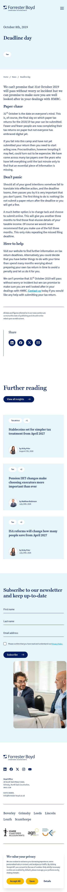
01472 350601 (8, 793)
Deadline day (25, 77)
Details (47, 881)
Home (5, 77)
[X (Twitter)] (17, 769)
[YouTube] (29, 769)
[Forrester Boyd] (19, 8)
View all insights (15, 399)
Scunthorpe (23, 819)
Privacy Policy (57, 644)
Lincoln (50, 813)
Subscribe (12, 654)
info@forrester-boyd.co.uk (14, 796)
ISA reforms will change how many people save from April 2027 (33, 533)
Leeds (38, 813)
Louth (7, 819)
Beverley (9, 813)
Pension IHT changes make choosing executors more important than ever (28, 482)
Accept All (15, 881)
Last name (8, 621)
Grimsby (25, 813)
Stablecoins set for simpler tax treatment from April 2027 (30, 431)
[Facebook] (11, 769)
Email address (10, 633)
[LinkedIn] (5, 769)
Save (32, 881)
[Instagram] (23, 769)
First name (8, 609)
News (14, 77)
